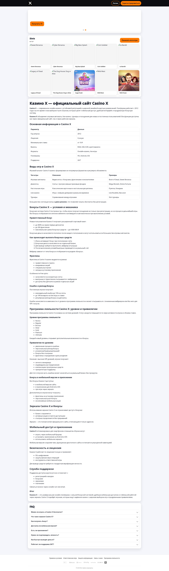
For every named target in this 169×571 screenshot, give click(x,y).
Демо (45, 54)
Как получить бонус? (39, 521)
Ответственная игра (70, 558)
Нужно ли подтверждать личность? (45, 535)
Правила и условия (55, 558)
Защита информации (85, 558)
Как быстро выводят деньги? (42, 540)
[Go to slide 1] (83, 29)
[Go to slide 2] (85, 29)
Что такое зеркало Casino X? (42, 517)
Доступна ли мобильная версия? (44, 526)
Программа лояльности (112, 558)
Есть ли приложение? (39, 530)
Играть (36, 54)
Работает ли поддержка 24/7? (42, 544)
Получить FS (37, 24)
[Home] (30, 3)
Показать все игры (130, 40)
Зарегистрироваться (131, 3)
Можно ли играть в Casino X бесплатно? (47, 512)
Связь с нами (98, 558)
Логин (115, 3)
